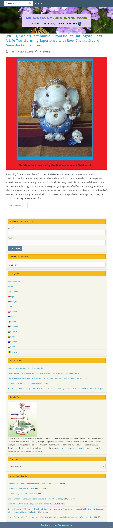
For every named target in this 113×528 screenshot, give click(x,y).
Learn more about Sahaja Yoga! (70, 448)
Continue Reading (18, 206)
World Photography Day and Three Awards (25, 368)
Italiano (13, 321)
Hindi (12, 337)
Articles (11, 286)
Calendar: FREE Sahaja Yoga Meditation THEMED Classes (30, 483)
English (13, 296)
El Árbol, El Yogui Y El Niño (18, 493)
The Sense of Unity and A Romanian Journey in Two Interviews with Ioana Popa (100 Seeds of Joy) (47, 378)
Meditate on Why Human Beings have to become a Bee (30, 504)
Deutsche (14, 326)
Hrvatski (13, 342)
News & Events (26, 51)
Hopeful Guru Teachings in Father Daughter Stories (28, 383)
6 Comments (44, 51)
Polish (12, 346)
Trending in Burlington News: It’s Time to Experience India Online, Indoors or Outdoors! (43, 373)
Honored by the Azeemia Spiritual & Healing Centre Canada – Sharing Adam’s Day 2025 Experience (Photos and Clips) (55, 388)
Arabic (12, 306)
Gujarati (13, 331)
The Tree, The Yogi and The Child (21, 488)
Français (13, 301)
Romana (13, 352)
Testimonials (13, 291)
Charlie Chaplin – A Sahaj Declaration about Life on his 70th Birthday (35, 499)
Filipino (13, 316)
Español (13, 311)
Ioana (11, 51)
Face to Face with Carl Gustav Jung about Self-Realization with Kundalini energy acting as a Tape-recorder (50, 517)
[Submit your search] (30, 3)
